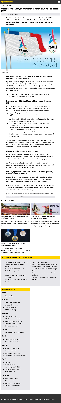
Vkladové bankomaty (11, 307)
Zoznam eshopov (10, 296)
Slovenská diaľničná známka (13, 321)
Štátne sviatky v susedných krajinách (15, 355)
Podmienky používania (15, 399)
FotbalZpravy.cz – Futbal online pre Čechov (44, 266)
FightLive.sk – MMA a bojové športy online (44, 264)
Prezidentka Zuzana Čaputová (14, 342)
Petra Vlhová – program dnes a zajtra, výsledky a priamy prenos (43, 217)
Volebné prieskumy (10, 310)
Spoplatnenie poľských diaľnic (13, 323)
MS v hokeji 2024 (10, 364)
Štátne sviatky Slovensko (12, 353)
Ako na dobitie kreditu (11, 305)
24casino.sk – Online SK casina (41, 262)
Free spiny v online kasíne (12, 385)
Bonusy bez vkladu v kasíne (13, 383)
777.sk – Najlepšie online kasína (14, 269)
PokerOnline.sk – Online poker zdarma (16, 262)
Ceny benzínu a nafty (11, 316)
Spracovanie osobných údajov (32, 399)
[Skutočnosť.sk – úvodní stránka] (7, 2)
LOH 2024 (34, 130)
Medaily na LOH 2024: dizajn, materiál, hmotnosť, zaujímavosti (13, 244)
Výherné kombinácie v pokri (13, 381)
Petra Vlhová (8, 362)
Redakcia (16, 14)
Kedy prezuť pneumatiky (12, 326)
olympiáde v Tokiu (19, 185)
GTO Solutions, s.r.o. (49, 399)
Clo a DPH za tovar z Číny (12, 302)
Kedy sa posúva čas (10, 351)
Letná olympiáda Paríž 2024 (13, 367)
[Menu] (58, 2)
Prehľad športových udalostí (13, 369)
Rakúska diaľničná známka (13, 319)
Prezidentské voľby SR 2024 (13, 339)
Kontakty (3, 399)
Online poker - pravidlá (11, 378)
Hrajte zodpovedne (30, 193)
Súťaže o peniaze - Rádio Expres (14, 332)
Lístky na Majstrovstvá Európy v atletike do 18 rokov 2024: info (15, 217)
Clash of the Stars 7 (10, 372)
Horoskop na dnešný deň (12, 348)
